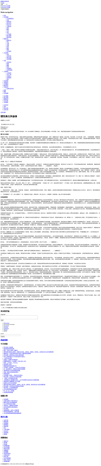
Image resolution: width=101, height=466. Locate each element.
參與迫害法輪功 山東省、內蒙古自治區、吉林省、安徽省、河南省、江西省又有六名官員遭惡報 (29, 352)
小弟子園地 (6, 429)
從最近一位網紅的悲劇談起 (11, 359)
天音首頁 (9, 62)
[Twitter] (6, 327)
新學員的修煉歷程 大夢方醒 (11, 411)
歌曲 (8, 63)
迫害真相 (6, 432)
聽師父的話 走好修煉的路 (10, 402)
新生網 (5, 444)
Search (2, 333)
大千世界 (9, 34)
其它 (8, 79)
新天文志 (9, 23)
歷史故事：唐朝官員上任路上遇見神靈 (14, 355)
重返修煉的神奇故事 (9, 348)
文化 (8, 31)
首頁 (5, 15)
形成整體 (6, 399)
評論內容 (3, 314)
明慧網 (5, 442)
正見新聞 (6, 17)
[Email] (5, 329)
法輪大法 (6, 441)
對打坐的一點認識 (8, 347)
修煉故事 (6, 421)
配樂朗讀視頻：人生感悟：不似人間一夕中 (15, 361)
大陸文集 (9, 56)
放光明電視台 (7, 453)
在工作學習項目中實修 (9, 404)
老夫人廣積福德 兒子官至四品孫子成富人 (14, 356)
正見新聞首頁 (10, 18)
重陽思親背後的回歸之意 (10, 366)
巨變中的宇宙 (10, 88)
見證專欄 (9, 59)
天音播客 (6, 102)
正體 (2, 112)
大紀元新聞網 (7, 458)
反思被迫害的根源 (8, 392)
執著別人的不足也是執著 (10, 383)
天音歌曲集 (9, 70)
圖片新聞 (9, 35)
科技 (8, 46)
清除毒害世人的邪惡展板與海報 (12, 370)
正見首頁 (6, 105)
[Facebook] (6, 323)
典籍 (8, 49)
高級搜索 (4, 340)
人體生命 (9, 26)
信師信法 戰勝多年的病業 (11, 405)
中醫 (8, 45)
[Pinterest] (6, 328)
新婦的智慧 (6, 373)
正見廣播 (6, 93)
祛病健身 (6, 423)
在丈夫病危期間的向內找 (10, 389)
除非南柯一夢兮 (8, 364)
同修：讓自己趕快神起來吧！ (11, 372)
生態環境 (9, 77)
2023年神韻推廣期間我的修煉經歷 (12, 413)
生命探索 (6, 80)
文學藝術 (6, 84)
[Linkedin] (6, 325)
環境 (8, 28)
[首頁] (2, 2)
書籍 (5, 91)
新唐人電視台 (7, 459)
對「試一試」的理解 (9, 390)
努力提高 (6, 408)
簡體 (4, 112)
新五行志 (9, 24)
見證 (8, 54)
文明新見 (6, 82)
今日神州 (9, 51)
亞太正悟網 (6, 447)
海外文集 (9, 57)
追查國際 (6, 452)
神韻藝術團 (6, 461)
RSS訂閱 (6, 100)
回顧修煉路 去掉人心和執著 (11, 410)
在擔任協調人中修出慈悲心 (11, 400)
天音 (5, 60)
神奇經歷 (6, 426)
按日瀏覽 (6, 96)
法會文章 (6, 109)
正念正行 (6, 431)
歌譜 (8, 66)
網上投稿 (6, 97)
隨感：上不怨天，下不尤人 (11, 362)
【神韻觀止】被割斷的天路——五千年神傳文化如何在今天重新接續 (21, 380)
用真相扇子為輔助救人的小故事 (12, 381)
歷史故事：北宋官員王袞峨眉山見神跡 (14, 386)
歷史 (8, 42)
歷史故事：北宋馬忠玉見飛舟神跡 (12, 376)
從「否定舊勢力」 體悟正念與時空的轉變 (14, 369)
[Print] (5, 331)
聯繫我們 (6, 99)
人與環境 (6, 71)
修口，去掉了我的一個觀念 (11, 350)
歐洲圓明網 (6, 445)
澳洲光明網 (6, 448)
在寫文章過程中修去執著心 (11, 407)
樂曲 (8, 65)
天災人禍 (9, 74)
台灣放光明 (6, 455)
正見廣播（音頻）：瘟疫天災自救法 (13, 375)
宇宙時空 (6, 87)
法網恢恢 (6, 450)
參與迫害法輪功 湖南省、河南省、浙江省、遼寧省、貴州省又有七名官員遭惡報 (24, 384)
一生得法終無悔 (8, 358)
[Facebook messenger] (9, 324)
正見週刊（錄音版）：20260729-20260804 (14, 367)
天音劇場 (9, 68)
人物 (8, 43)
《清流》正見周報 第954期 (10, 378)
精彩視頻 (9, 37)
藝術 (8, 29)
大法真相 (6, 52)
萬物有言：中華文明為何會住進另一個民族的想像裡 (17, 353)
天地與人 (9, 76)
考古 (8, 32)
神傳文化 (6, 38)
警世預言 (6, 85)
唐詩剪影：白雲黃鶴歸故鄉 (11, 387)
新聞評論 (9, 21)
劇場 (5, 90)
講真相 (5, 434)
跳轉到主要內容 (5, 1)
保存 (2, 320)
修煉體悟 (6, 424)
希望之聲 (6, 456)
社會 (8, 20)
